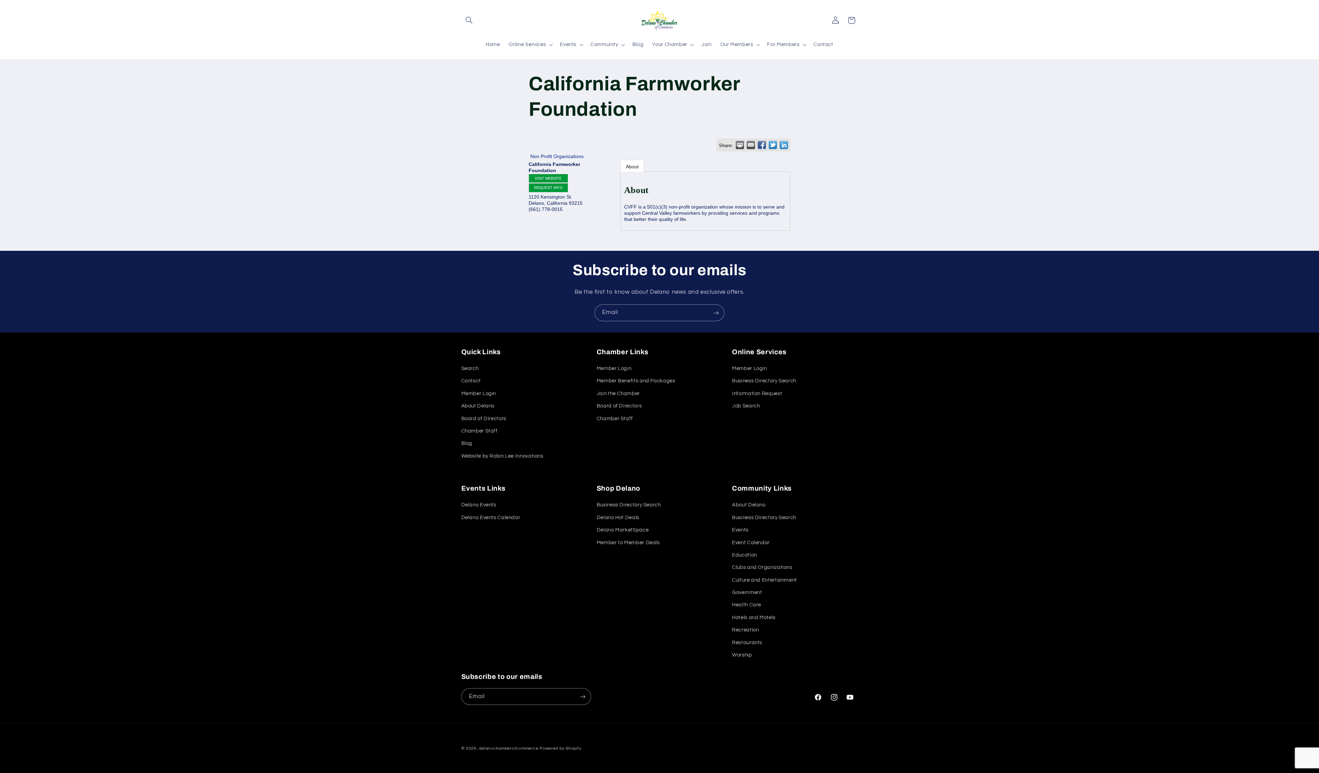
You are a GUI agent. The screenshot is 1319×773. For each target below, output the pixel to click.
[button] (469, 20)
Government (747, 592)
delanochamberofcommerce (508, 748)
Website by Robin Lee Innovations (502, 456)
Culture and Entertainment (764, 580)
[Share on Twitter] (773, 145)
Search (470, 368)
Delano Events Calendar (490, 517)
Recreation (745, 629)
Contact (471, 381)
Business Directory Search (764, 381)
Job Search (746, 405)
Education (744, 555)
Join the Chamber (618, 393)
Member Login (478, 393)
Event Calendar (751, 542)
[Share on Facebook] (762, 145)
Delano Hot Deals (618, 517)
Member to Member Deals (628, 542)
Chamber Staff (479, 431)
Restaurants (747, 642)
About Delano (478, 405)
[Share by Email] (751, 145)
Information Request (757, 393)
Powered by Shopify (560, 748)
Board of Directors (483, 418)
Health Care (746, 605)
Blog (467, 443)
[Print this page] (740, 145)
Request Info (548, 188)
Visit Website (548, 178)
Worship (742, 655)
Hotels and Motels (754, 617)
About (632, 166)
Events (740, 530)
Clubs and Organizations (762, 567)
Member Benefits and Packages (636, 381)
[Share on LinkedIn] (784, 145)
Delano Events (478, 504)
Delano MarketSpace (623, 530)
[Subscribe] (716, 312)
